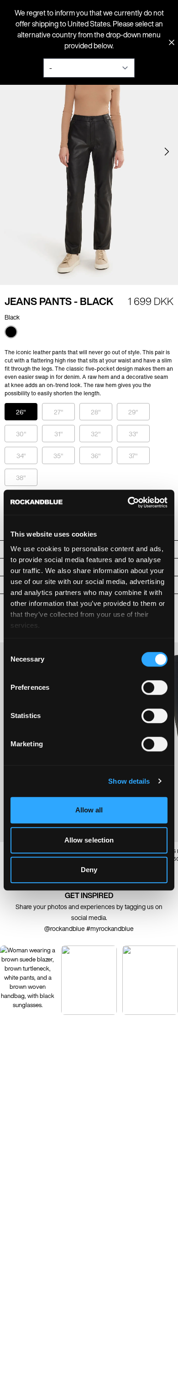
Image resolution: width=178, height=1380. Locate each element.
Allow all (89, 810)
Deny (89, 869)
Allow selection (89, 840)
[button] (167, 151)
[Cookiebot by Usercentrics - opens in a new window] (128, 502)
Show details (129, 781)
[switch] (154, 687)
